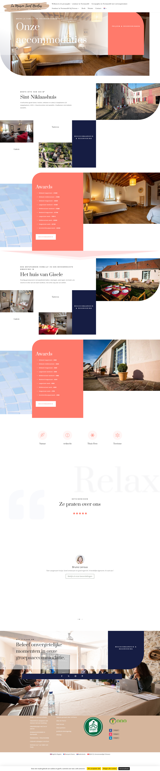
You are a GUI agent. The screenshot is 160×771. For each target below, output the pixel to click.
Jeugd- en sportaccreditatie (38, 717)
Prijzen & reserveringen (126, 26)
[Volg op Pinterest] (82, 676)
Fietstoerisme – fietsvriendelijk (39, 738)
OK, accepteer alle (94, 769)
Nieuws (90, 8)
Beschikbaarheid (46, 237)
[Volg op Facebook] (61, 676)
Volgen (116, 730)
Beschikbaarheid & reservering (84, 137)
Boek (83, 8)
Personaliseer (124, 769)
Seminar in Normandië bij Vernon (65, 8)
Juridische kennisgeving (63, 731)
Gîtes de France (61, 721)
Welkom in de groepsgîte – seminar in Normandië (70, 4)
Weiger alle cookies (109, 769)
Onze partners (60, 728)
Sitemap (58, 735)
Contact (98, 8)
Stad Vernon (60, 724)
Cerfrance (74, 717)
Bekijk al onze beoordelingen (80, 608)
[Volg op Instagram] (75, 676)
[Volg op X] (68, 676)
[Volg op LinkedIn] (110, 738)
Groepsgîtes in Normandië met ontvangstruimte (109, 4)
